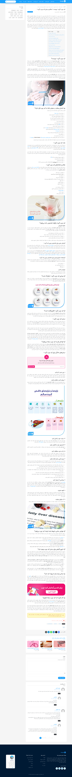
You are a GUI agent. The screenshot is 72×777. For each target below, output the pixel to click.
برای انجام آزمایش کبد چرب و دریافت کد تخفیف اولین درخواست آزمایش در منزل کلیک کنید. (46, 254)
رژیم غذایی (11, 13)
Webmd (60, 623)
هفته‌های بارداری (20, 17)
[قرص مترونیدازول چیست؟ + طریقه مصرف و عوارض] (46, 644)
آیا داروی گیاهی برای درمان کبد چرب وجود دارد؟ (56, 51)
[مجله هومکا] (63, 1)
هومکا (44, 757)
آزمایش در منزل (30, 759)
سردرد (18, 15)
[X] (56, 632)
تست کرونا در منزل (30, 757)
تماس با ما (24, 1)
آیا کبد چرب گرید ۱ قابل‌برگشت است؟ (54, 43)
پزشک (32, 763)
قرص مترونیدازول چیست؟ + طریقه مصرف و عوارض (47, 649)
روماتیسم (16, 13)
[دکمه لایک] (64, 620)
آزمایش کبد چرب (41, 28)
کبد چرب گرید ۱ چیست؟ (52, 33)
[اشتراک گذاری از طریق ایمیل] (46, 632)
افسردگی (21, 10)
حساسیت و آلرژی (11, 12)
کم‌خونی (13, 17)
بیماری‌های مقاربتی (20, 12)
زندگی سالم (47, 1)
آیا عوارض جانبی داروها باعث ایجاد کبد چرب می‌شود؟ (56, 50)
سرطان (15, 15)
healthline (55, 623)
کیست (10, 17)
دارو (21, 13)
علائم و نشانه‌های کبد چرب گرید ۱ (53, 38)
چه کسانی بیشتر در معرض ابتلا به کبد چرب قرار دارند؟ (56, 34)
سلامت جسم (42, 1)
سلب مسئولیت (30, 767)
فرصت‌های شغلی (42, 761)
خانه (64, 7)
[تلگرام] (49, 632)
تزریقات (32, 765)
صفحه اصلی (52, 1)
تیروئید (15, 12)
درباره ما (20, 1)
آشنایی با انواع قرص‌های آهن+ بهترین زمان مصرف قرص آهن (59, 649)
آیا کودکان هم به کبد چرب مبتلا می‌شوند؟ (54, 46)
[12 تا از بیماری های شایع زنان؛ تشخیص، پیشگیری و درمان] (33, 644)
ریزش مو (21, 15)
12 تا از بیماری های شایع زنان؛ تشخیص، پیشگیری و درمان (33, 649)
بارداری (18, 10)
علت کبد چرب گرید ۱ (52, 36)
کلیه (16, 17)
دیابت (19, 13)
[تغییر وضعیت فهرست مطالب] (57, 32)
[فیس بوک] (59, 632)
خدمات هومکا (30, 1)
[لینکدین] (54, 632)
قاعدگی (12, 15)
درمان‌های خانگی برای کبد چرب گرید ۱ (54, 48)
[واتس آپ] (51, 632)
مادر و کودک (36, 1)
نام (64, 673)
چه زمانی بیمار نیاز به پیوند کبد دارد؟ (54, 53)
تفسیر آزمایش (31, 761)
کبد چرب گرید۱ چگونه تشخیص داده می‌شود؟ (55, 39)
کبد (63, 627)
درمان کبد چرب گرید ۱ (52, 45)
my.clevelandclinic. (49, 623)
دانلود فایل (30, 366)
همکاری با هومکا (42, 759)
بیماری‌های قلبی (13, 10)
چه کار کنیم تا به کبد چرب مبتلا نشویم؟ (54, 55)
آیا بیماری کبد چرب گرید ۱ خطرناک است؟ (55, 41)
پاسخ (59, 693)
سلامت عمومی (56, 7)
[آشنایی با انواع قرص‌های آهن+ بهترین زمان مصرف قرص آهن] (59, 644)
